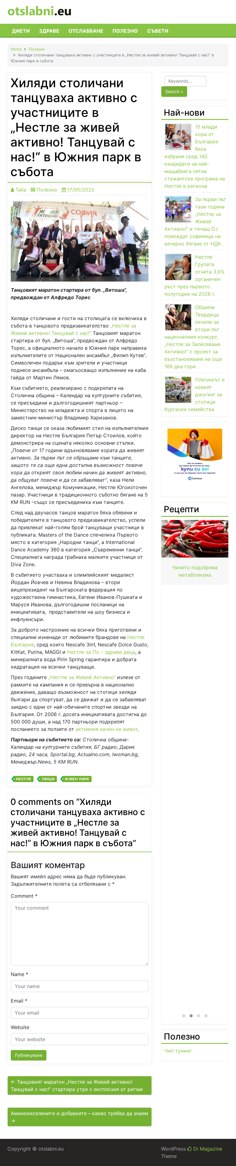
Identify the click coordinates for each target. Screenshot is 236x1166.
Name (19, 974)
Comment (24, 896)
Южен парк (77, 779)
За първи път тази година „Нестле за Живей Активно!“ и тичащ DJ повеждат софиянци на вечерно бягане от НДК (195, 221)
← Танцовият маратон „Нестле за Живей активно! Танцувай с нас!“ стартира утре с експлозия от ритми (77, 1085)
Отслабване (86, 31)
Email (19, 1001)
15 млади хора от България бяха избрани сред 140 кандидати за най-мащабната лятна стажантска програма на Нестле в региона (194, 156)
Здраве (49, 31)
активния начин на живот (107, 729)
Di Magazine (207, 1149)
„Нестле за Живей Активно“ (82, 677)
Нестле (23, 779)
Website (20, 1027)
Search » (174, 91)
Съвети (157, 31)
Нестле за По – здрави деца (101, 652)
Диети (21, 31)
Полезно (125, 31)
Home (16, 49)
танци (48, 779)
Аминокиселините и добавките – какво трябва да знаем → (79, 1117)
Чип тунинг (177, 1051)
